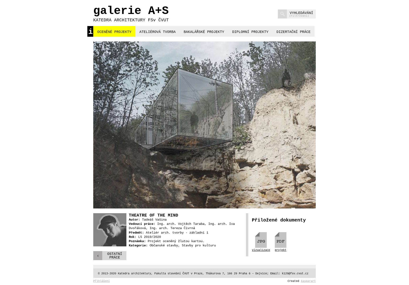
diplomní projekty (250, 32)
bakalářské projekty (204, 32)
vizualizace (261, 250)
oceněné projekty (114, 32)
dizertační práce (293, 32)
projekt (280, 250)
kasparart (308, 281)
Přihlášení (101, 281)
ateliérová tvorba (157, 32)
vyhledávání (301, 14)
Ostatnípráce (114, 256)
